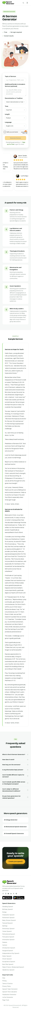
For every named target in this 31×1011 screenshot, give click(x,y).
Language (8, 122)
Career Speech (7, 931)
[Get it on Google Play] (18, 897)
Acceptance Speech (8, 961)
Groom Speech (7, 959)
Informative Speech (8, 939)
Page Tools (5, 1000)
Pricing (4, 981)
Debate (4, 942)
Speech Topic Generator (10, 989)
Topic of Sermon (10, 76)
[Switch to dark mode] (23, 2)
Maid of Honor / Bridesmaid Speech (13, 967)
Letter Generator (7, 997)
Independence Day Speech (10, 953)
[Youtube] (8, 893)
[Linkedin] (11, 893)
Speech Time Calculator (9, 992)
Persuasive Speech (8, 937)
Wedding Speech (7, 906)
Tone (6, 106)
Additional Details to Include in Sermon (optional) (15, 85)
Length (7, 114)
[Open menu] (27, 2)
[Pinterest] (16, 893)
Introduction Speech (8, 948)
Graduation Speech (8, 915)
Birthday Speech (7, 909)
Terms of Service (7, 983)
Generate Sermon (15, 138)
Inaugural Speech (7, 950)
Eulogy (4, 912)
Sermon (4, 945)
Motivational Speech (8, 934)
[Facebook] (3, 893)
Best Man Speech (7, 964)
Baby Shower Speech (9, 920)
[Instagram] (5, 893)
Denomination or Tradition (14, 98)
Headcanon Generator (9, 994)
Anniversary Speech (8, 928)
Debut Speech (6, 956)
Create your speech (15, 861)
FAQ (3, 978)
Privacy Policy (6, 986)
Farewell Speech (7, 923)
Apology (4, 926)
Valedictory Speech (8, 970)
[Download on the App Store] (7, 897)
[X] (13, 893)
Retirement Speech (8, 917)
